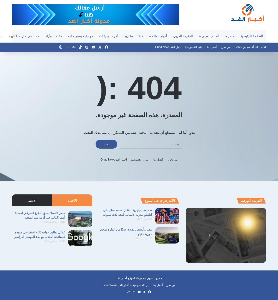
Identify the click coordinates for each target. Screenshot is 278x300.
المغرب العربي (183, 36)
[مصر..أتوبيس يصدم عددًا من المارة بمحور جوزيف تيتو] (167, 235)
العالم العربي (210, 36)
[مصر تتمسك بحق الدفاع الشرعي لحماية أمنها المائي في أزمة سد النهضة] (80, 219)
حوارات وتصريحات (80, 36)
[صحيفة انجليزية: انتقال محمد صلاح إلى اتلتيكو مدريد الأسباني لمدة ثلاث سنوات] (167, 216)
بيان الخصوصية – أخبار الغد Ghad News (179, 47)
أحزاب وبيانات (108, 36)
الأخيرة (72, 200)
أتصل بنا (212, 47)
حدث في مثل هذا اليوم (23, 36)
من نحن (225, 47)
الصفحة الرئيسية (251, 36)
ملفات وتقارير (133, 36)
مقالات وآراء (53, 36)
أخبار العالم (159, 36)
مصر (231, 36)
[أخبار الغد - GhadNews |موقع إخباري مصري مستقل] (247, 13)
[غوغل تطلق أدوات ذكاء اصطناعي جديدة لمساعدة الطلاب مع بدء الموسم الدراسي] (80, 238)
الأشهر (32, 200)
